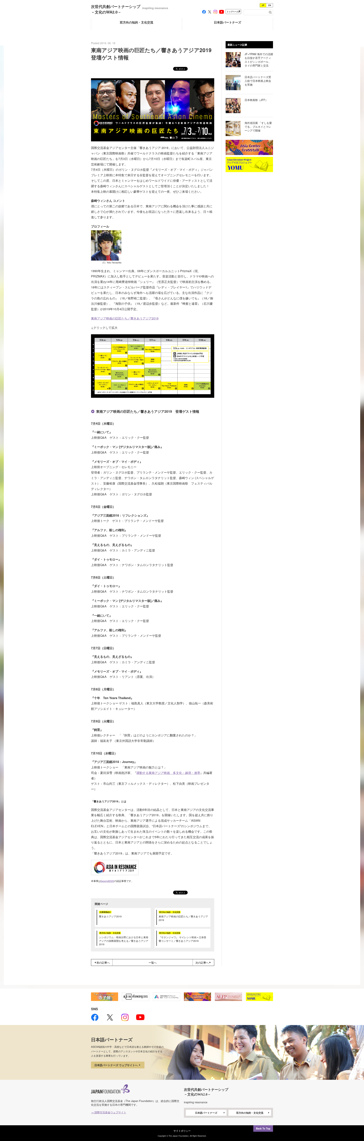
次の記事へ (202, 962)
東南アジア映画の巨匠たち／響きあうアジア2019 (124, 318)
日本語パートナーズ (206, 1112)
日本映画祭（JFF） (256, 100)
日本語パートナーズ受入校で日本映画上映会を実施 (258, 80)
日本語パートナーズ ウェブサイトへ (116, 1065)
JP (263, 5)
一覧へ (153, 962)
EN (269, 5)
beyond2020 (107, 881)
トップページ (232, 11)
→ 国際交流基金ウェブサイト (108, 1112)
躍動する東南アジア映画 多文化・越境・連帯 (168, 773)
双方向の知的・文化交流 (249, 1112)
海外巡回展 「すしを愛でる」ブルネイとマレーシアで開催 (258, 126)
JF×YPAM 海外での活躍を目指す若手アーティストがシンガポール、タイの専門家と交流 (259, 59)
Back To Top (263, 1128)
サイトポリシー (182, 1130)
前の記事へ (103, 962)
